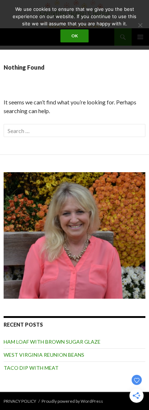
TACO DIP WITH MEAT (31, 368)
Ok (74, 35)
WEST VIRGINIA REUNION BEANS (44, 355)
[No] (140, 25)
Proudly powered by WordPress (72, 401)
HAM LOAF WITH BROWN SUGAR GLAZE (52, 342)
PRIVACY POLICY (20, 401)
